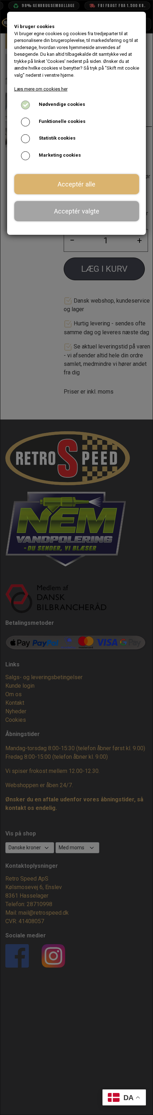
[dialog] (76, 557)
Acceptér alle (76, 184)
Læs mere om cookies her (41, 89)
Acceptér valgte (76, 211)
